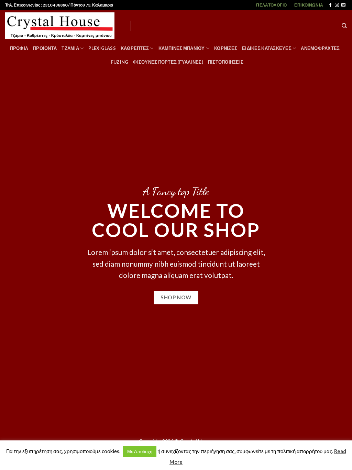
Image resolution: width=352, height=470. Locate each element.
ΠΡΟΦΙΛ (19, 48)
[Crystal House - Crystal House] (59, 26)
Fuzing (120, 62)
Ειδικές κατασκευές (267, 48)
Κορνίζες (225, 48)
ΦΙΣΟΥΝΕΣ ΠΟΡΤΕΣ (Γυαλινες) (168, 62)
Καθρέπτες (135, 48)
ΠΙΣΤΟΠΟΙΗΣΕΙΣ (225, 62)
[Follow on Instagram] (337, 5)
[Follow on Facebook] (330, 5)
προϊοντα (45, 48)
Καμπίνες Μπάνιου (181, 48)
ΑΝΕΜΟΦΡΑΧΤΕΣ (320, 48)
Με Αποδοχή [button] (139, 451)
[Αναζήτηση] (344, 25)
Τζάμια (70, 48)
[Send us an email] (343, 5)
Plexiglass (102, 48)
